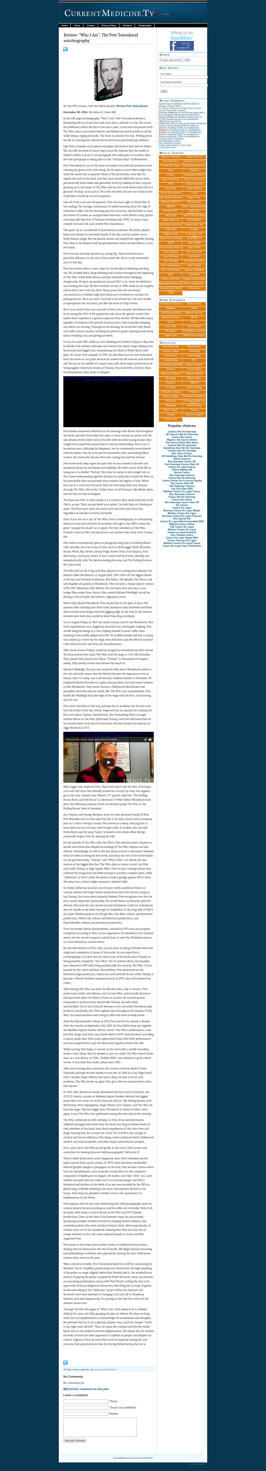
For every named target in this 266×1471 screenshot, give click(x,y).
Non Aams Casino (182, 453)
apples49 (85, 1370)
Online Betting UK (182, 469)
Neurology (170, 378)
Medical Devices (194, 312)
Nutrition (170, 382)
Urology (171, 414)
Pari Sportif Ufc (182, 518)
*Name (113, 1401)
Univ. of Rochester (170, 270)
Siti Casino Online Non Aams (182, 442)
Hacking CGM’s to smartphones (183, 128)
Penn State (171, 229)
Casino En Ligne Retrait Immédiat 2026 (182, 521)
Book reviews (73, 1370)
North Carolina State (194, 215)
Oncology (171, 387)
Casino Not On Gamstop (181, 477)
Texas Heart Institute (171, 238)
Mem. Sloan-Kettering (194, 206)
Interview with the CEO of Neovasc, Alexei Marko (179, 105)
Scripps (194, 229)
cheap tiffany (160, 1467)
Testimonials (144, 25)
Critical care (170, 355)
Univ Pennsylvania (170, 265)
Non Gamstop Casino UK (182, 461)
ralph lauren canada (141, 1467)
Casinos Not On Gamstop (171, 139)
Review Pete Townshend (131, 106)
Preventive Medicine (194, 396)
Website (113, 1413)
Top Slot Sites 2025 (182, 488)
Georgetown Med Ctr (194, 174)
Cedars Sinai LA (194, 156)
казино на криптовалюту (182, 532)
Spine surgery (170, 410)
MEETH (170, 206)
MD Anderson (194, 202)
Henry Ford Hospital (194, 179)
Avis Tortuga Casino (182, 535)
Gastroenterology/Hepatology (171, 364)
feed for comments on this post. (86, 1389)
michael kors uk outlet (143, 1469)
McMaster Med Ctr (170, 202)
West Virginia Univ (194, 283)
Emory (170, 174)
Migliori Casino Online (182, 524)
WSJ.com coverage (194, 335)
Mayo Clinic (194, 197)
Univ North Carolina (194, 260)
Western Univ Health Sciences (170, 289)
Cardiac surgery (170, 351)
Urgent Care (170, 335)
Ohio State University (170, 224)
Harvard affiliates (171, 179)
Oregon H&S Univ (194, 224)
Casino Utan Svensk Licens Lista (175, 145)
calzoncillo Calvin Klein (50, 1469)
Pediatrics (194, 391)
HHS (170, 183)
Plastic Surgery (171, 396)
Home (65, 25)
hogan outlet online (75, 1469)
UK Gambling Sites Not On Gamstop (182, 456)
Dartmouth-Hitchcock (194, 165)
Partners (127, 25)
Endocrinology (170, 360)
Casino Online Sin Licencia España (182, 480)
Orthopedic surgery (171, 391)
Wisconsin (194, 288)
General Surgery (194, 364)
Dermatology (194, 355)
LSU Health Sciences (170, 197)
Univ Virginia (194, 265)
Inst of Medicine (194, 183)
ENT (194, 360)
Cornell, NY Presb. (170, 165)
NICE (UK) (170, 215)
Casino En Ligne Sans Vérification (182, 545)
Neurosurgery (194, 378)
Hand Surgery (194, 369)
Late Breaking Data (171, 312)
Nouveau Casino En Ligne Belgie (181, 510)
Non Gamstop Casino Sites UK (182, 464)
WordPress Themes (197, 1464)
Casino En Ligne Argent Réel (182, 537)
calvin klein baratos (26, 1467)
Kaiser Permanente (171, 192)
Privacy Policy (109, 25)
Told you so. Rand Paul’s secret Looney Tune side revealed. (180, 109)
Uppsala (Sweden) (194, 270)
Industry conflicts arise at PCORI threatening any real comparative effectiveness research (180, 119)
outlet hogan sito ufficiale (116, 1469)
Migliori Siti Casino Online (182, 439)
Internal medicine (194, 373)
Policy (194, 321)
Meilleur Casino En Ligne (182, 513)
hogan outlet (7, 1467)
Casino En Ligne (182, 507)
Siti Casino (182, 505)
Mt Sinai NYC (171, 211)
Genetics (170, 369)
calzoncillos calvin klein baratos (55, 1467)
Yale (170, 292)
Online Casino (182, 472)
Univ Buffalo (194, 242)
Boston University (170, 156)
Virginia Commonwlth (194, 279)
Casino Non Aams (167, 147)
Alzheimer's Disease (170, 303)
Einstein (194, 170)
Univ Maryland (170, 256)
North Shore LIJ (170, 220)
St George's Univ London (194, 234)
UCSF (171, 242)
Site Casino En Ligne (182, 526)
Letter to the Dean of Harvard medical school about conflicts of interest (182, 124)
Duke (170, 170)
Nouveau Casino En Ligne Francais (182, 516)
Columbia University (194, 161)
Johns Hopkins (194, 188)
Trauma (194, 410)
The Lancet (171, 330)
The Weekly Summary (194, 330)
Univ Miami (194, 256)
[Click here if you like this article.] (65, 50)
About (77, 25)
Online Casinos (182, 458)
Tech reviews (194, 326)
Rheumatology (194, 405)
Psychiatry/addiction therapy (194, 401)
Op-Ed (170, 321)
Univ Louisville (194, 251)
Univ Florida (194, 247)
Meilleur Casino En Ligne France (182, 491)
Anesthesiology (171, 346)
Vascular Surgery (194, 414)
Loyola (194, 192)
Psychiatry (170, 400)
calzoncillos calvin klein (88, 1467)
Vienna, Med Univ (170, 279)
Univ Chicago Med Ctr (170, 247)
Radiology (171, 405)
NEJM (194, 317)
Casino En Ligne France (181, 467)
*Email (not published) (122, 1407)
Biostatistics (194, 346)
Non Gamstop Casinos (170, 141)
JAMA (194, 308)
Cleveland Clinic (170, 161)
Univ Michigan (170, 260)
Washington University (170, 283)
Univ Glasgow (170, 251)
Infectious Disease (170, 373)
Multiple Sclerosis (170, 317)
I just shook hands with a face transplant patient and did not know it (182, 114)
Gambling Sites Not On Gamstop (182, 448)
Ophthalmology (194, 387)
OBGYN (194, 382)
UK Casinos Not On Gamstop (182, 434)
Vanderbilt (194, 274)
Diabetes (170, 308)
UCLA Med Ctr (194, 238)
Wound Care (170, 419)
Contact (91, 25)
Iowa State (170, 188)
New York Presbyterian (194, 212)
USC (170, 274)
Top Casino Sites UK (181, 483)
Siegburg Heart (170, 233)
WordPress (148, 1458)
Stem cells (170, 326)
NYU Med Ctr (194, 220)
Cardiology (194, 351)
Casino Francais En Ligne (181, 540)
